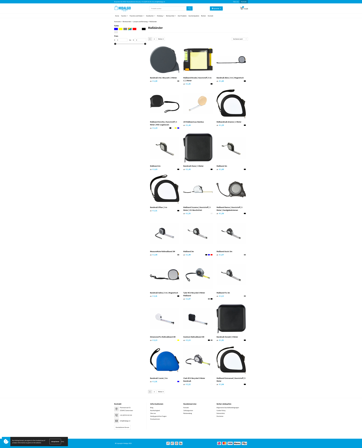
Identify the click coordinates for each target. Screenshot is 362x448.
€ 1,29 (220, 125)
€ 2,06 (220, 384)
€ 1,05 (187, 84)
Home (117, 16)
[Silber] (116, 32)
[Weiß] (139, 29)
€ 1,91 (220, 340)
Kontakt (244, 2)
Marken (203, 16)
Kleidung (160, 16)
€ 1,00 (153, 81)
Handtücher (150, 16)
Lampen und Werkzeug (140, 21)
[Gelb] (120, 29)
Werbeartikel (170, 16)
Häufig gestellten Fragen (158, 416)
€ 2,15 (220, 296)
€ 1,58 (220, 213)
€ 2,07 (220, 254)
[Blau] (116, 29)
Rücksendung (187, 413)
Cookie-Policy (221, 410)
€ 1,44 (187, 125)
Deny (62, 441)
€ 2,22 (187, 384)
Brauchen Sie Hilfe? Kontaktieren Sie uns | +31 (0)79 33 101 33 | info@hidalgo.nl (139, 2)
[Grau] (125, 29)
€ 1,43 (187, 169)
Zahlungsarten (188, 410)
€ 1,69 (220, 169)
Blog (151, 407)
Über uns (236, 2)
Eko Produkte (182, 16)
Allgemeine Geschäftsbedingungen (228, 407)
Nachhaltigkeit (155, 410)
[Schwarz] (143, 29)
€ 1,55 (187, 213)
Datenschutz (221, 413)
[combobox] (168, 8)
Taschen (123, 16)
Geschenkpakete (193, 16)
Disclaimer (220, 416)
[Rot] (134, 29)
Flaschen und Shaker (136, 16)
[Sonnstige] (130, 29)
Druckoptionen (155, 419)
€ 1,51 (153, 210)
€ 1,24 (153, 128)
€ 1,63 (153, 169)
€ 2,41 (153, 296)
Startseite (117, 21)
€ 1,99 (187, 254)
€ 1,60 (220, 81)
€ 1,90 (153, 254)
